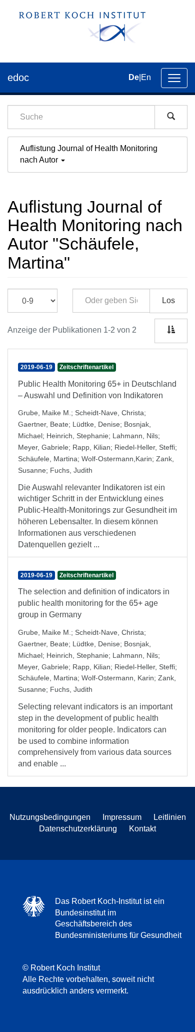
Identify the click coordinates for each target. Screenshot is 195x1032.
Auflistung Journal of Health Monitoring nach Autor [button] (89, 154)
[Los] (171, 117)
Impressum (122, 817)
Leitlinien (170, 817)
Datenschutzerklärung (78, 828)
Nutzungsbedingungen (50, 817)
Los (168, 300)
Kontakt (142, 828)
